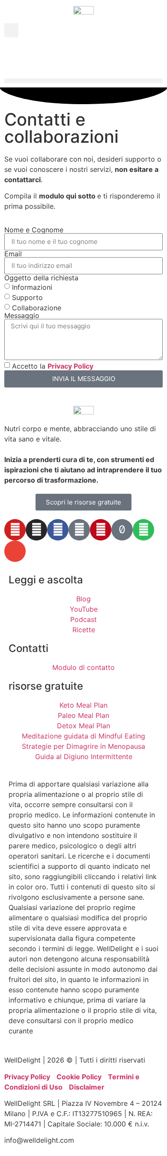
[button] (11, 30)
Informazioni (32, 286)
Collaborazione (36, 307)
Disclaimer (86, 1087)
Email (13, 253)
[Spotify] (143, 529)
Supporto (27, 297)
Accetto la (52, 365)
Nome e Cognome (33, 229)
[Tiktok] (122, 529)
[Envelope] (15, 551)
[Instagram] (36, 529)
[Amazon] (79, 529)
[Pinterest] (100, 529)
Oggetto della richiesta (41, 277)
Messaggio (21, 315)
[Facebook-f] (58, 529)
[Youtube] (15, 529)
